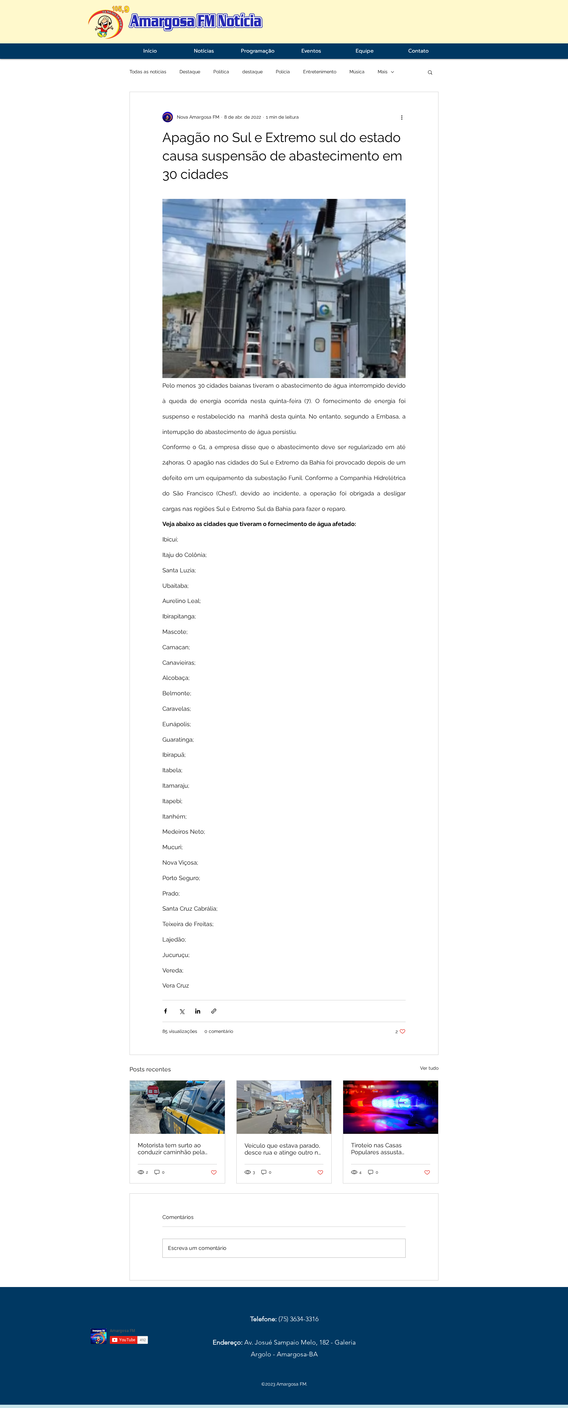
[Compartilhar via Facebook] (165, 1011)
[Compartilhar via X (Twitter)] (181, 1011)
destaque (252, 71)
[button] (430, 72)
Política (221, 71)
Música (357, 71)
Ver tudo (429, 1068)
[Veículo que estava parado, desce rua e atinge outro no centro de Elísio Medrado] (284, 1107)
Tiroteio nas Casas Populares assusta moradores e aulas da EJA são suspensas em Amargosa (387, 1149)
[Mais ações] (402, 117)
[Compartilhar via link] (214, 1011)
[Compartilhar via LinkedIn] (198, 1011)
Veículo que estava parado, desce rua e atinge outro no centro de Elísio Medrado (283, 1149)
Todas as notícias (148, 71)
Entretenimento (319, 71)
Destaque (189, 71)
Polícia (283, 71)
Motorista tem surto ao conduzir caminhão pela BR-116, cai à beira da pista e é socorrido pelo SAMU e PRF (175, 1149)
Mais (383, 71)
